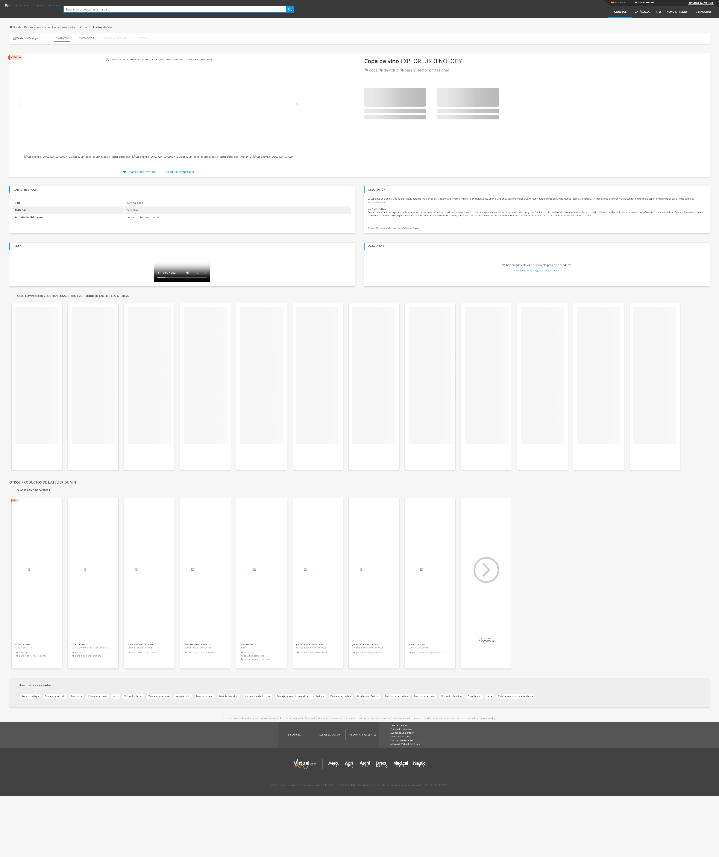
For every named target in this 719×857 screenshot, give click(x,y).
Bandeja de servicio (55, 696)
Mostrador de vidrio (451, 696)
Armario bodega (30, 696)
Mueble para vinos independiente (515, 696)
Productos (619, 11)
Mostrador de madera (396, 696)
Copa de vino (474, 696)
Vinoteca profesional (159, 696)
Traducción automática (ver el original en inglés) (394, 228)
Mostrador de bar (133, 696)
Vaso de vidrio (183, 696)
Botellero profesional (368, 696)
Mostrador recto (204, 696)
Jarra (489, 696)
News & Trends (677, 11)
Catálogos (642, 11)
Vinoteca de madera (340, 696)
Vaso (115, 696)
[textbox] (174, 9)
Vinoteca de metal (97, 696)
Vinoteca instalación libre (258, 696)
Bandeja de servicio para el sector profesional (300, 696)
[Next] (297, 104)
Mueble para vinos (229, 696)
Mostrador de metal (424, 696)
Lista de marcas (398, 725)
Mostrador (76, 696)
